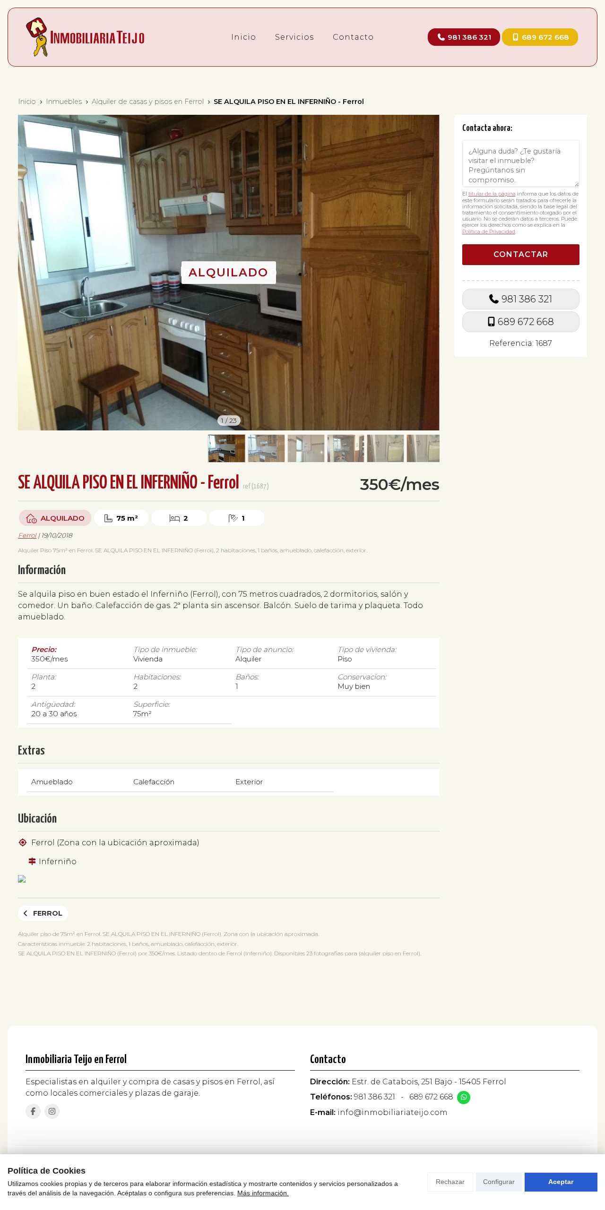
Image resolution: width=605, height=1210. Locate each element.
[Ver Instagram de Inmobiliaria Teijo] (52, 1111)
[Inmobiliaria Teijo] (85, 37)
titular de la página (492, 193)
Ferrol (27, 535)
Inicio (27, 101)
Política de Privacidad (488, 231)
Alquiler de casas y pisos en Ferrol (148, 101)
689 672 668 (526, 321)
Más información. (263, 1193)
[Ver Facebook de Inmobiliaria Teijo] (33, 1111)
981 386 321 (526, 298)
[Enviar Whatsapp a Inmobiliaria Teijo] (463, 1097)
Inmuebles (64, 101)
